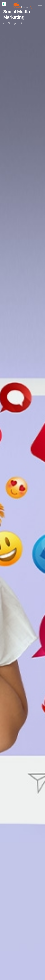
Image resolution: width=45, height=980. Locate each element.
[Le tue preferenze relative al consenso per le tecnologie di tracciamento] (4, 4)
